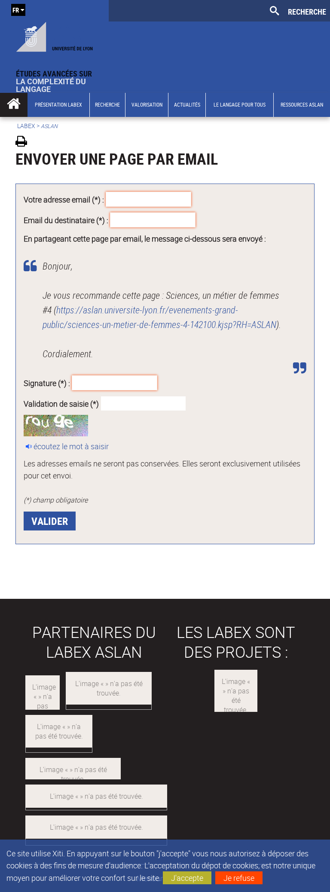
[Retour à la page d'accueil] (54, 35)
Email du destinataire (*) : (66, 220)
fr (15, 10)
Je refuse (238, 878)
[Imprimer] (24, 142)
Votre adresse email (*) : (64, 199)
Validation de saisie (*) (61, 403)
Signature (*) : (47, 383)
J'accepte (187, 878)
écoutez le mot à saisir (71, 446)
